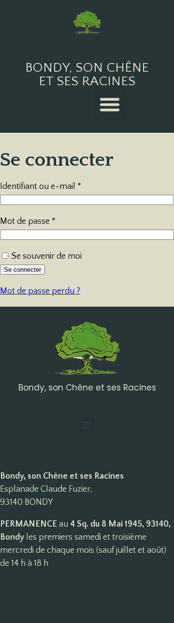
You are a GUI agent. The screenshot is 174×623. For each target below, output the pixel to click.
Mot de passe (48, 220)
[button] (110, 104)
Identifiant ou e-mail (61, 185)
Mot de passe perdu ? (40, 291)
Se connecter (22, 269)
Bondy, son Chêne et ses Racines (87, 74)
